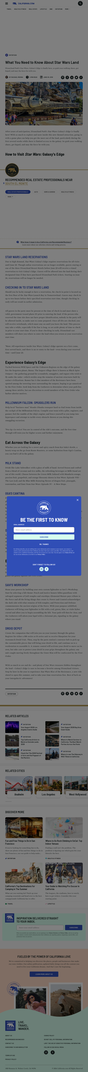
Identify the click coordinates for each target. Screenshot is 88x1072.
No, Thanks (44, 544)
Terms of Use (68, 552)
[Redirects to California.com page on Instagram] (41, 569)
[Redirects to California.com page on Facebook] (46, 569)
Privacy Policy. (41, 554)
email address (19, 524)
